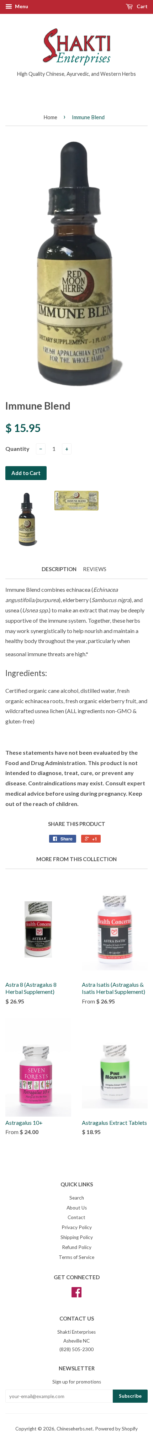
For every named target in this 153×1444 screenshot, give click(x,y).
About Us (77, 1208)
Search (76, 1198)
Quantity (17, 448)
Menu (21, 6)
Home (50, 117)
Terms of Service (76, 1257)
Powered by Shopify (116, 1429)
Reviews (94, 569)
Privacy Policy (77, 1227)
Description (59, 569)
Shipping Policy (76, 1237)
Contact (76, 1217)
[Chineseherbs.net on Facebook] (76, 1294)
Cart (142, 6)
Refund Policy (76, 1247)
